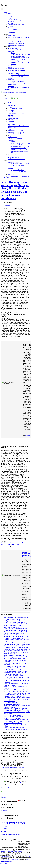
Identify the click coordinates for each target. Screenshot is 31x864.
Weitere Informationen (6, 863)
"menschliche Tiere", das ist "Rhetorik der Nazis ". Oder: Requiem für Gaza (16, 632)
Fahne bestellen (12, 84)
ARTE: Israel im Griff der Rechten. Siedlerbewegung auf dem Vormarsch (15, 656)
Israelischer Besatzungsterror (13, 715)
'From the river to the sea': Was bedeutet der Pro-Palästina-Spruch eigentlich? (16, 618)
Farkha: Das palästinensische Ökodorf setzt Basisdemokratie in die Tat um (15, 671)
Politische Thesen (12, 39)
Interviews (10, 31)
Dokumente (11, 51)
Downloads (11, 79)
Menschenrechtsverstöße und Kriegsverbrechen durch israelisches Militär (15, 724)
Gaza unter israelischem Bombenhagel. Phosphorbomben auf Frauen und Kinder (16, 629)
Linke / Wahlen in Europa (15, 20)
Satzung (13, 53)
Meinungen (11, 28)
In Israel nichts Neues (10, 702)
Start (5, 12)
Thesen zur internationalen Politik (20, 57)
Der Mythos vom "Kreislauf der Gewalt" (16, 690)
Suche (9, 13)
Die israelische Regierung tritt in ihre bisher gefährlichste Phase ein (15, 667)
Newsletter (7, 89)
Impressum (11, 86)
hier (19, 783)
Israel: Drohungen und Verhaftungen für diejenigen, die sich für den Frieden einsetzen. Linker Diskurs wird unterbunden (15, 190)
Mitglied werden (12, 65)
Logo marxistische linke (17, 81)
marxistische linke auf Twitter (16, 68)
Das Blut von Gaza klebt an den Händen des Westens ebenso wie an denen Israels (17, 643)
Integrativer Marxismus (17, 76)
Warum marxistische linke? (15, 50)
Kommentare (11, 32)
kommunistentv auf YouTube (15, 42)
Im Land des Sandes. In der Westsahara (18, 37)
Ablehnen (9, 861)
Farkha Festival (12, 35)
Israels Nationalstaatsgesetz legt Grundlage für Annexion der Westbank (15, 728)
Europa (10, 18)
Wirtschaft (10, 23)
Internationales (12, 17)
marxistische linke (12, 48)
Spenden (10, 67)
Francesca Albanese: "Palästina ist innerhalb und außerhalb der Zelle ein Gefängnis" (15, 660)
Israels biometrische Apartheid (13, 669)
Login (5, 826)
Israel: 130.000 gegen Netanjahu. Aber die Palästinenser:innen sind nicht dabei (17, 693)
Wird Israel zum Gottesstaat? (13, 704)
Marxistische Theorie (13, 73)
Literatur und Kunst (13, 29)
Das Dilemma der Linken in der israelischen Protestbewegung (13, 675)
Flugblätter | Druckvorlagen (18, 83)
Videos (9, 40)
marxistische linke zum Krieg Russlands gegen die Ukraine (19, 60)
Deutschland (11, 21)
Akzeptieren (3, 861)
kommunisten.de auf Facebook (16, 43)
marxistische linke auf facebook (16, 70)
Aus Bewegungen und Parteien (16, 24)
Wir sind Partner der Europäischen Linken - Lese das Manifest (20, 55)
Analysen (10, 26)
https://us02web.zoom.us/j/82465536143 (13, 767)
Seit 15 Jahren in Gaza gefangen (14, 716)
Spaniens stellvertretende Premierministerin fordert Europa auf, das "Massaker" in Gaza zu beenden (16, 636)
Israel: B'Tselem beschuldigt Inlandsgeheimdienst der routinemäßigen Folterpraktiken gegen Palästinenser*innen (17, 719)
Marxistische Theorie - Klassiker (20, 75)
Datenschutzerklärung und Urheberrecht (18, 87)
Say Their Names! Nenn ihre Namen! (15, 691)
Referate (10, 78)
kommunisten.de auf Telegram (16, 45)
